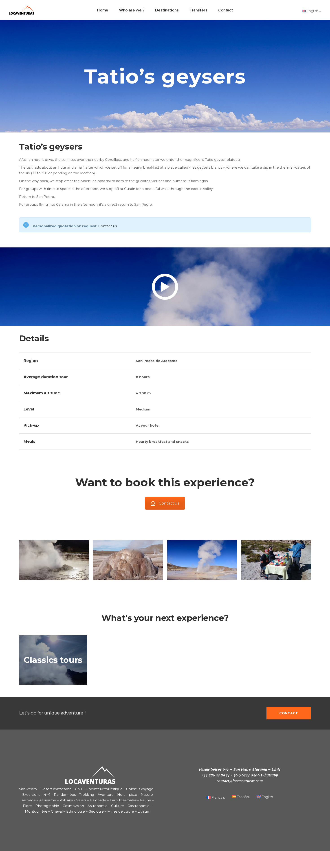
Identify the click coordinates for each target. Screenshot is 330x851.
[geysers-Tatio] (54, 560)
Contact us (107, 226)
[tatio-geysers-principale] (128, 560)
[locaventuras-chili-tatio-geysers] (202, 560)
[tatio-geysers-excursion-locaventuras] (276, 560)
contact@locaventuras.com (240, 780)
